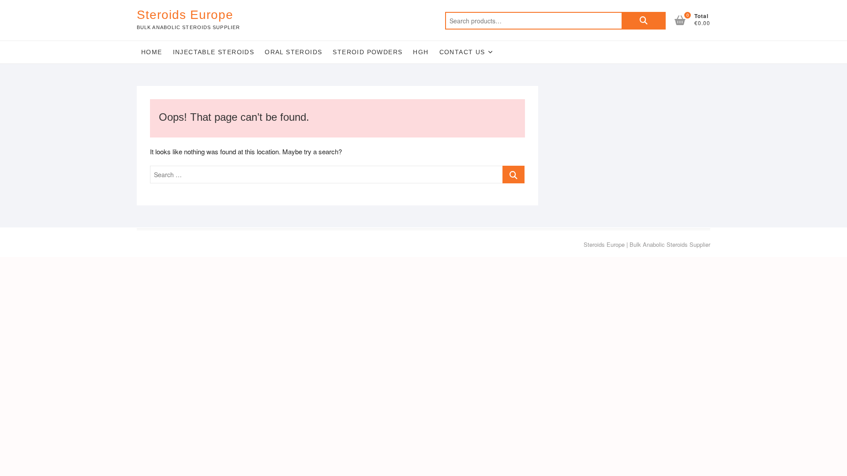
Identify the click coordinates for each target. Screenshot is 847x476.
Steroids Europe (185, 15)
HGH (420, 52)
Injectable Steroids (214, 52)
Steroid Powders (367, 52)
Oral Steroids (293, 52)
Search (644, 21)
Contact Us (462, 52)
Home (151, 52)
